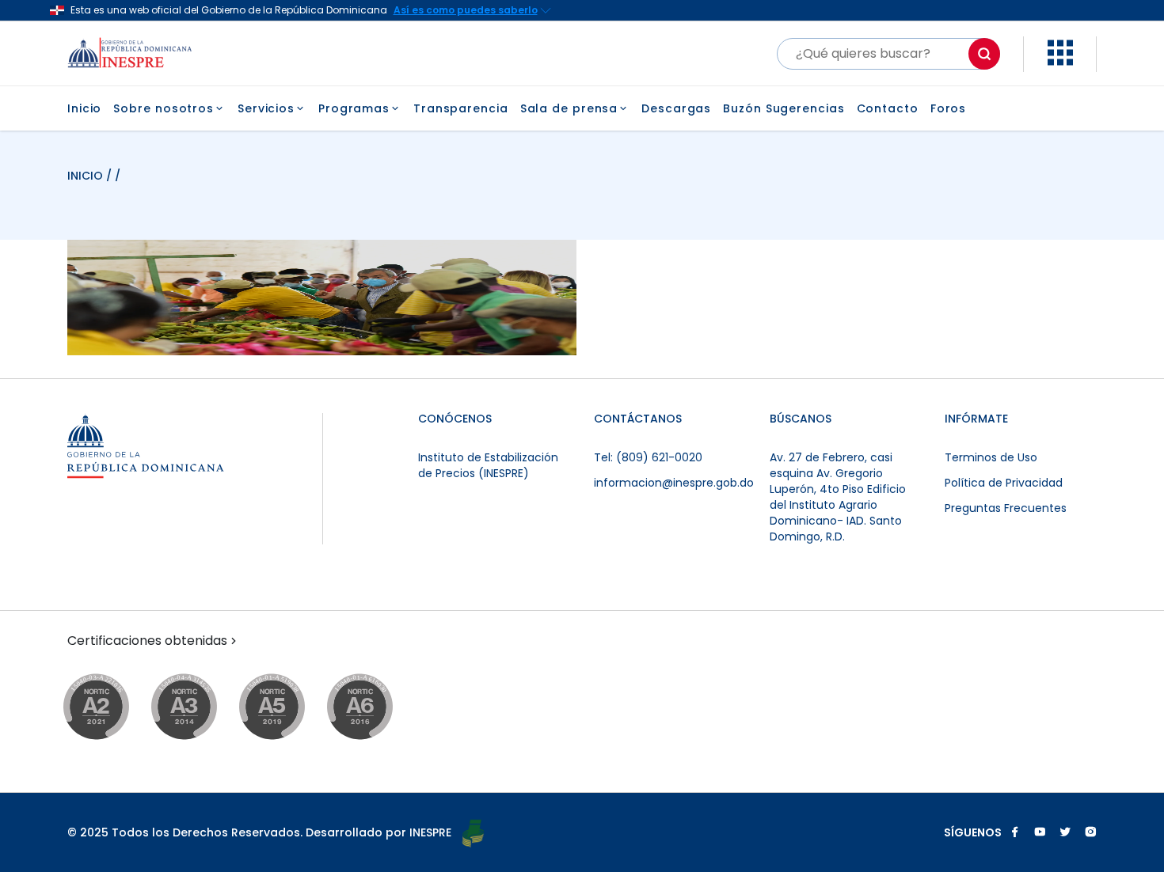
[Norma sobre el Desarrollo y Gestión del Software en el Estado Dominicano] (375, 707)
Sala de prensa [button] (569, 108)
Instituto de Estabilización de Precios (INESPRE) (488, 465)
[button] (1060, 61)
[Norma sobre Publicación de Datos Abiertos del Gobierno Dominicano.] (199, 707)
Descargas (676, 108)
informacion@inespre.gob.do (674, 483)
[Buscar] (984, 54)
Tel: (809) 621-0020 (648, 457)
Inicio (84, 108)
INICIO (86, 176)
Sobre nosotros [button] (163, 108)
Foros (948, 108)
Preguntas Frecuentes (1006, 508)
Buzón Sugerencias (783, 108)
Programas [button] (354, 108)
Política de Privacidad (1004, 483)
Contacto (888, 108)
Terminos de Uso (991, 457)
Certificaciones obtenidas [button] (147, 641)
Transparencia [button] (460, 108)
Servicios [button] (266, 108)
